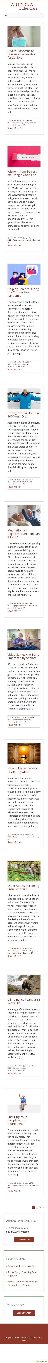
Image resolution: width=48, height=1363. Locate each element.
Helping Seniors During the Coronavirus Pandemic (23, 292)
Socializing (27, 720)
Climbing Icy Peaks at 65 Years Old (24, 1001)
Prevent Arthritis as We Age (22, 1266)
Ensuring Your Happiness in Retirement (17, 1120)
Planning (21, 1185)
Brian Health (26, 606)
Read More (14, 128)
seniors (10, 125)
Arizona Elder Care (16, 120)
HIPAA (24, 1340)
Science (34, 606)
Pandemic (32, 123)
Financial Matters (24, 951)
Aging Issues (17, 606)
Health (26, 123)
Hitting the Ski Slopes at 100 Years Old (24, 414)
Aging (15, 240)
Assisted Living (18, 123)
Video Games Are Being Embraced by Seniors (23, 656)
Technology (11, 722)
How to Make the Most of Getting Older (23, 770)
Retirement (11, 953)
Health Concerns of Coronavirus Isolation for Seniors (22, 54)
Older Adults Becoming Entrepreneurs (23, 887)
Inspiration (21, 240)
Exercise (16, 481)
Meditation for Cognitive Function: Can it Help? (24, 533)
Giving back (17, 364)
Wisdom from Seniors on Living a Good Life (22, 173)
